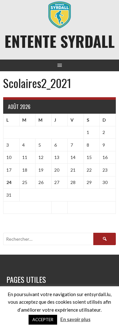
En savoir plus (75, 319)
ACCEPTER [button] (42, 319)
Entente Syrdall (59, 41)
